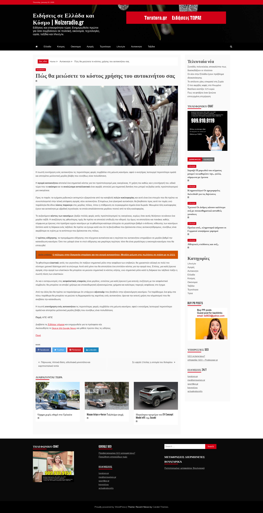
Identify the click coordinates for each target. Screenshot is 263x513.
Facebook (44, 349)
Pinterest (76, 349)
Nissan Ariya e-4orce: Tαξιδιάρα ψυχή (105, 414)
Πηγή (38, 335)
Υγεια (190, 293)
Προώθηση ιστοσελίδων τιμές (113, 456)
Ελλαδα (47, 46)
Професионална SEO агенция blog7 (117, 453)
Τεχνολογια (105, 46)
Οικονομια (76, 46)
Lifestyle (121, 46)
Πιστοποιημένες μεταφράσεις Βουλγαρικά (184, 468)
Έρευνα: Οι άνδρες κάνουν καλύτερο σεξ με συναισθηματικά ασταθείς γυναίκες (206, 210)
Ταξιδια (151, 46)
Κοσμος (61, 46)
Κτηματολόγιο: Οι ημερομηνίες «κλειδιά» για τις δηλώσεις (204, 191)
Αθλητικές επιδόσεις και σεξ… (203, 244)
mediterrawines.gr (196, 380)
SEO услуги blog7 (196, 356)
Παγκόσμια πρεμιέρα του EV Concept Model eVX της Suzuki (154, 416)
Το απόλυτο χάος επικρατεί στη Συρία (206, 81)
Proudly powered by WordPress (110, 506)
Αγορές (90, 46)
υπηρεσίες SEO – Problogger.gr (203, 360)
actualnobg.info (195, 391)
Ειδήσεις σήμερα (56, 324)
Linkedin (92, 349)
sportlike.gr (193, 383)
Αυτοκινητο (136, 46)
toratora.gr (193, 376)
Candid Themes (160, 506)
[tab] (195, 159)
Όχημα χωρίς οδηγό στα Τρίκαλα (55, 414)
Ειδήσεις (208, 159)
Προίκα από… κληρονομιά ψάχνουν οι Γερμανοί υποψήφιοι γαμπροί (207, 229)
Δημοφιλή (195, 159)
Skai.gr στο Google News (64, 328)
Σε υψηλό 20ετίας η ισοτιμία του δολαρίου (152, 362)
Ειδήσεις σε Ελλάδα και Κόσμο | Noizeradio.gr (63, 18)
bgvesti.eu (193, 387)
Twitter (60, 349)
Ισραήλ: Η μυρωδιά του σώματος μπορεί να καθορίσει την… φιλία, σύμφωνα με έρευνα (205, 173)
